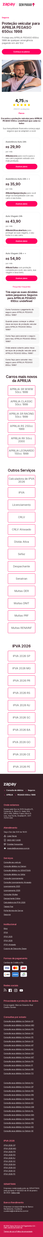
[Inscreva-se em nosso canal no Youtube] (21, 990)
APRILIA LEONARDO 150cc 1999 (21, 452)
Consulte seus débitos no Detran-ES (18, 1103)
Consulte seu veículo (12, 862)
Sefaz (21, 554)
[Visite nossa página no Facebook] (10, 990)
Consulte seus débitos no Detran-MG (19, 1025)
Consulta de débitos (14, 790)
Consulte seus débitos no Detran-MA (19, 1115)
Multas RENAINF (21, 627)
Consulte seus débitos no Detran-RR (19, 1069)
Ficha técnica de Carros (13, 910)
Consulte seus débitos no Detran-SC (19, 1033)
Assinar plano (21, 166)
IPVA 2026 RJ (21, 705)
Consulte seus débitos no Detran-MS (19, 1119)
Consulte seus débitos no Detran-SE (18, 1131)
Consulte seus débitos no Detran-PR (19, 1029)
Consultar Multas (11, 894)
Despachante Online (12, 898)
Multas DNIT (21, 603)
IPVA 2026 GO (21, 742)
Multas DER (21, 591)
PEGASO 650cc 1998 (26, 795)
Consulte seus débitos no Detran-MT (19, 1057)
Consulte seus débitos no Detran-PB (19, 1123)
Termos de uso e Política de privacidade (18, 1231)
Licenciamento (21, 504)
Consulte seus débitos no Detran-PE (18, 1037)
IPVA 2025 (8, 937)
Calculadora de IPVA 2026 (21, 480)
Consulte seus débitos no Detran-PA (19, 1061)
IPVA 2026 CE (21, 754)
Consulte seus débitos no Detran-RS (19, 1091)
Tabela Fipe (8, 907)
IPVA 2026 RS (21, 693)
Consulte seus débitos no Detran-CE (18, 1041)
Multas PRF (21, 615)
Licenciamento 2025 (12, 886)
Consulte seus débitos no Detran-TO (19, 1073)
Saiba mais (15, 1193)
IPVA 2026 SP (21, 656)
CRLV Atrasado (21, 529)
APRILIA (9, 795)
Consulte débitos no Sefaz (14, 874)
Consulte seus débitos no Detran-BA (19, 1099)
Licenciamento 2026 (12, 890)
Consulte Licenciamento (13, 878)
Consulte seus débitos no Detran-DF (19, 1021)
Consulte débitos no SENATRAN (17, 870)
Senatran (21, 578)
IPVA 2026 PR (21, 680)
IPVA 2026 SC (21, 717)
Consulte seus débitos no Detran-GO (19, 1053)
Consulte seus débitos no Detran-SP (19, 1087)
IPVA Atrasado (10, 945)
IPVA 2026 (8, 941)
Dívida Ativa (21, 541)
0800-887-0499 (14, 840)
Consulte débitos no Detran (15, 866)
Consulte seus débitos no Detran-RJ (18, 1083)
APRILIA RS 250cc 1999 (21, 427)
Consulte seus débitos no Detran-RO (19, 1127)
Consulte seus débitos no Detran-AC (18, 1049)
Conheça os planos (21, 52)
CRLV (21, 517)
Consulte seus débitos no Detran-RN (19, 1095)
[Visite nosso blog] (5, 990)
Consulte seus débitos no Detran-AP (19, 1045)
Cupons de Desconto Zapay (15, 949)
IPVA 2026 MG (21, 668)
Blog (5, 928)
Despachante (21, 566)
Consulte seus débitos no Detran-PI (18, 1065)
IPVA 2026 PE (21, 766)
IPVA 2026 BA (21, 729)
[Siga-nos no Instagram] (16, 990)
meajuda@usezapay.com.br (18, 848)
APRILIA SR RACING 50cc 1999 (21, 415)
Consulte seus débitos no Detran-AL (18, 1111)
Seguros (31, 790)
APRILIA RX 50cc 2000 (21, 440)
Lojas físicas (12, 836)
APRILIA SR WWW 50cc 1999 (21, 390)
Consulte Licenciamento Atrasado (17, 882)
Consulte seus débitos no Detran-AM (19, 1107)
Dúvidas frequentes (15, 844)
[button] (21, 312)
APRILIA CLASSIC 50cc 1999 (21, 403)
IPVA (21, 492)
